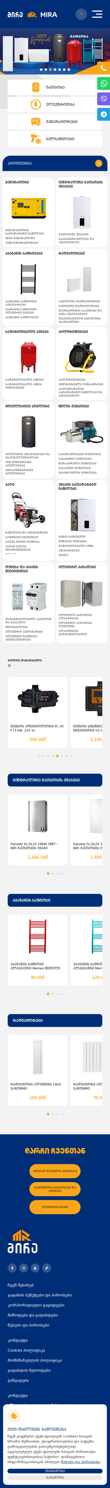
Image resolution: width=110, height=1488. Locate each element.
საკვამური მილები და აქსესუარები (76, 241)
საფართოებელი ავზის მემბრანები (23, 386)
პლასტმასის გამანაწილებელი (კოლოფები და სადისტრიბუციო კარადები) (81, 636)
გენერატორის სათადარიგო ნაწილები (24, 232)
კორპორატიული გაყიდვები (36, 1305)
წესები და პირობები (28, 1325)
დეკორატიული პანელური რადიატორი (80, 320)
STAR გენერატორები (21, 242)
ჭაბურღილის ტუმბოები (78, 472)
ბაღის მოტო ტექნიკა (22, 541)
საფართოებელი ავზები (24, 379)
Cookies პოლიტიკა (26, 1350)
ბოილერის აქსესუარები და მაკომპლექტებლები (27, 456)
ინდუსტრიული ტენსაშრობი (81, 384)
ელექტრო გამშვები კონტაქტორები (21, 638)
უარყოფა (55, 1478)
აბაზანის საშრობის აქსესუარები (21, 303)
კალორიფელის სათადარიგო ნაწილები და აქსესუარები (80, 392)
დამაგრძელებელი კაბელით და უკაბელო (28, 621)
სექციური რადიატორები (79, 306)
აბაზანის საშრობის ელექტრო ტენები (21, 311)
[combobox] (55, 780)
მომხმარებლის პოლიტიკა (35, 1360)
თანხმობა (55, 1471)
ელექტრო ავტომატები (24, 631)
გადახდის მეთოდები (29, 1370)
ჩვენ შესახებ (21, 1285)
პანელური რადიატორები (79, 301)
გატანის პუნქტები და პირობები (40, 1295)
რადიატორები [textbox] (28, 1020)
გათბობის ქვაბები (74, 234)
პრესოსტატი (69, 550)
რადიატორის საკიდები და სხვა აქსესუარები (80, 312)
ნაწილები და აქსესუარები (26, 532)
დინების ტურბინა (73, 541)
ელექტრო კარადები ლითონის (75, 625)
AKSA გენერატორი (20, 238)
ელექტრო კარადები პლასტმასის (75, 617)
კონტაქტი (18, 1340)
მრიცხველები (16, 627)
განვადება (18, 1380)
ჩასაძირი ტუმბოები (75, 468)
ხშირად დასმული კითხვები (55, 1171)
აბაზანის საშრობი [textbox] (31, 900)
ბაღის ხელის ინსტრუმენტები (18, 548)
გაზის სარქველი (72, 536)
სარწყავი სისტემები (21, 537)
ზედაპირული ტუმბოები (77, 463)
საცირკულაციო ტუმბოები (80, 454)
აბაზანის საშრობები (22, 317)
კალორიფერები (72, 379)
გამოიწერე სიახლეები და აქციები (55, 1189)
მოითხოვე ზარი (55, 1207)
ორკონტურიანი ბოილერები (18, 464)
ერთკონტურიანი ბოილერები (19, 472)
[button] (41, 69)
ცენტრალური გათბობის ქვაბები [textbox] (46, 780)
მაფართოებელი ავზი (76, 546)
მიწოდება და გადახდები (33, 1315)
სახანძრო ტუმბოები (75, 458)
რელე (63, 555)
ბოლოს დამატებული (25, 660)
